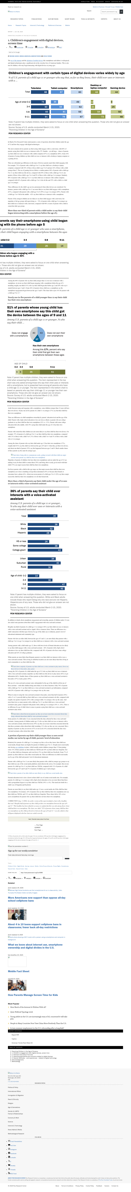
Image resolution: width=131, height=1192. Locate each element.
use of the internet (16, 60)
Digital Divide (20, 866)
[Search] (121, 12)
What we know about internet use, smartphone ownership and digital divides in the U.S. (35, 946)
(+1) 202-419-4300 (13, 1081)
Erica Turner (48, 56)
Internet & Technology (15, 1126)
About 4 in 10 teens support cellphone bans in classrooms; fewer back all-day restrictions (34, 926)
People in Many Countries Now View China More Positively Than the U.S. (38, 1023)
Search (89, 11)
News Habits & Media (15, 1130)
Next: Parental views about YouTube (38, 819)
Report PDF (15, 1035)
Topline (14, 1039)
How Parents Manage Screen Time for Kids (33, 995)
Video (26, 869)
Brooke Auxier (14, 56)
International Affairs (14, 1091)
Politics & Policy (13, 1087)
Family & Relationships (15, 1114)
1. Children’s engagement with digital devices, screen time (30, 1053)
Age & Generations (14, 1107)
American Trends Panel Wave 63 (22, 1043)
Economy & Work (13, 1118)
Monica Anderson (25, 56)
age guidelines (19, 747)
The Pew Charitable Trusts (105, 1180)
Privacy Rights (56, 866)
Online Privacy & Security (45, 866)
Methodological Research (16, 1134)
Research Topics (17, 19)
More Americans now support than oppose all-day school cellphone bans (36, 899)
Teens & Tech (11, 869)
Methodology (16, 1061)
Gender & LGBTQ (13, 1111)
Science (10, 1122)
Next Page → (38, 830)
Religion (10, 1103)
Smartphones (64, 866)
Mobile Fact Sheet (18, 971)
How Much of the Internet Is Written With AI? (28, 1007)
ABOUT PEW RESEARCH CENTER (16, 1178)
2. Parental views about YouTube (22, 1055)
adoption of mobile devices (35, 60)
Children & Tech (12, 866)
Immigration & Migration (16, 1095)
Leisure (32, 866)
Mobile (36, 866)
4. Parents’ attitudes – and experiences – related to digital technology (34, 1058)
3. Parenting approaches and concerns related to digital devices (32, 1056)
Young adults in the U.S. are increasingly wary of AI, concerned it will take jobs (38, 1018)
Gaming (27, 866)
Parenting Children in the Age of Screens (22, 35)
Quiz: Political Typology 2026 (21, 1012)
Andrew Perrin (36, 56)
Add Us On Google (14, 52)
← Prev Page (38, 825)
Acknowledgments (18, 1060)
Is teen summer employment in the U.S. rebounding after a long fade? (37, 1028)
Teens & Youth (20, 869)
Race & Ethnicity (13, 1099)
